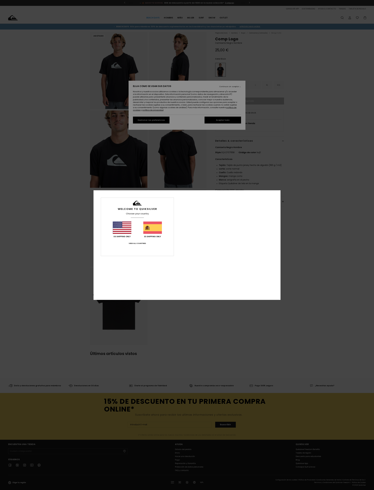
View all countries (137, 243)
